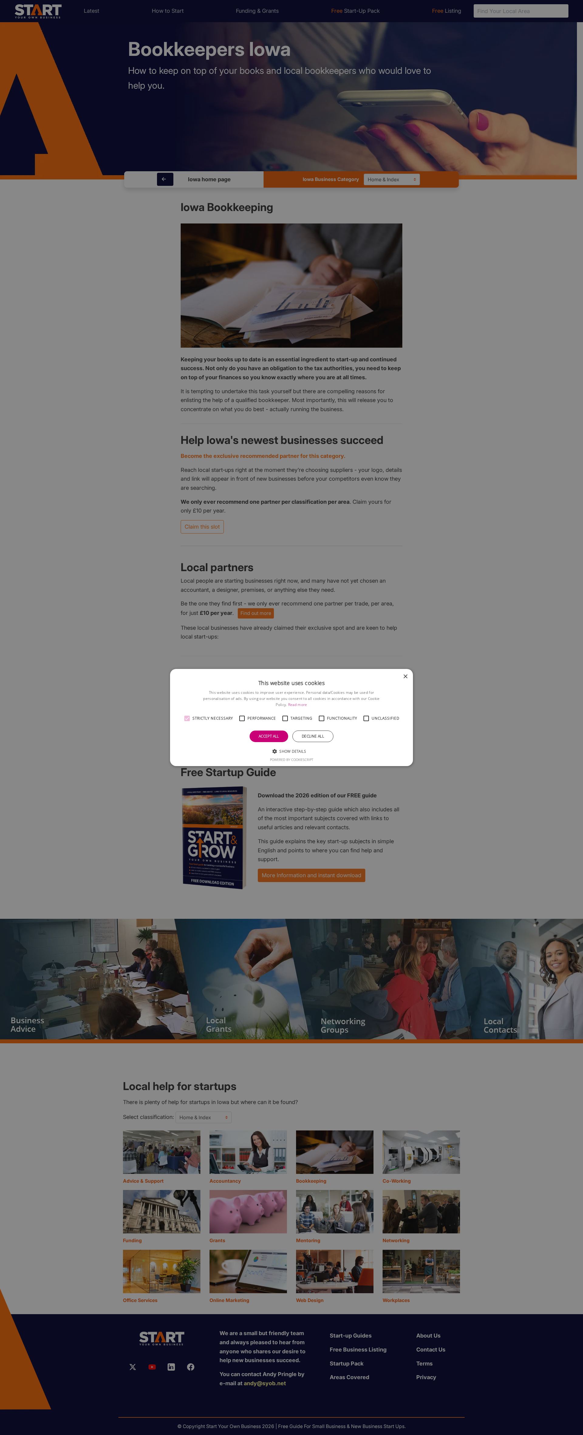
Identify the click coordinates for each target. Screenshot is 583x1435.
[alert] (291, 717)
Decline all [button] (313, 736)
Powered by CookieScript (291, 759)
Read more (297, 704)
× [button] (405, 676)
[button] (187, 718)
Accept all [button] (269, 736)
